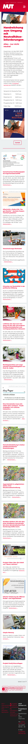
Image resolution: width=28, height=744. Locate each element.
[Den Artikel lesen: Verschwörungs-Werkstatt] (14, 237)
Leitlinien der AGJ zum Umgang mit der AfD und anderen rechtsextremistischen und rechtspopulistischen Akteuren (14, 326)
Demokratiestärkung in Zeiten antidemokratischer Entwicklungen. (14, 446)
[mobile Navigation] (24, 7)
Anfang (5, 687)
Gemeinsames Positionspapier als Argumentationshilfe (14, 172)
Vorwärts (19, 689)
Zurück (17, 142)
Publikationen (14, 707)
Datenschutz (13, 2)
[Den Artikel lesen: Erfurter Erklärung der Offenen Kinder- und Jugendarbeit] (14, 585)
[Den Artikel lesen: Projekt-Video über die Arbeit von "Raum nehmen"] (14, 551)
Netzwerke (5, 712)
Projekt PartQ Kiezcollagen (12, 663)
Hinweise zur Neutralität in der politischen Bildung (14, 287)
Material (14, 705)
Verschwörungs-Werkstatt (12, 248)
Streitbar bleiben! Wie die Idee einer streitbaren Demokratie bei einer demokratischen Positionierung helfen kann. (14, 524)
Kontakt (7, 2)
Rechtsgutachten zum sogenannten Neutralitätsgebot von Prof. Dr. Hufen (14, 366)
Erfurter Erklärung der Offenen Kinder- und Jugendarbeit (14, 597)
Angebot (14, 703)
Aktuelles (5, 710)
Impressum (20, 2)
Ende (4, 691)
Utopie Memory (8, 632)
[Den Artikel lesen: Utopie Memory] (14, 621)
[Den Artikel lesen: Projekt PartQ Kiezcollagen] (14, 652)
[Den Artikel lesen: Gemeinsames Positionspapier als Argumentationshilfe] (14, 161)
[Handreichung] (14, 123)
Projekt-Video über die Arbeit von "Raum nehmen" (13, 563)
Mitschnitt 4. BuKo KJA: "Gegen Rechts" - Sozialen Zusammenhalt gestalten (14, 211)
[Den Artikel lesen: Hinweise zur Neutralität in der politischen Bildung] (14, 275)
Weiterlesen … (7, 185)
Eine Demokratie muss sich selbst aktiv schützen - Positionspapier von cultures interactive (13, 406)
